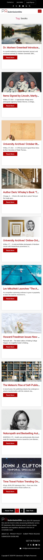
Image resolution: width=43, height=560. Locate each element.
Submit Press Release (31, 534)
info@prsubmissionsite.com (31, 548)
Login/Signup (30, 2)
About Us (5, 534)
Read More (10, 57)
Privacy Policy (16, 534)
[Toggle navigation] (40, 11)
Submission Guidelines (10, 536)
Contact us (10, 2)
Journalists (20, 2)
